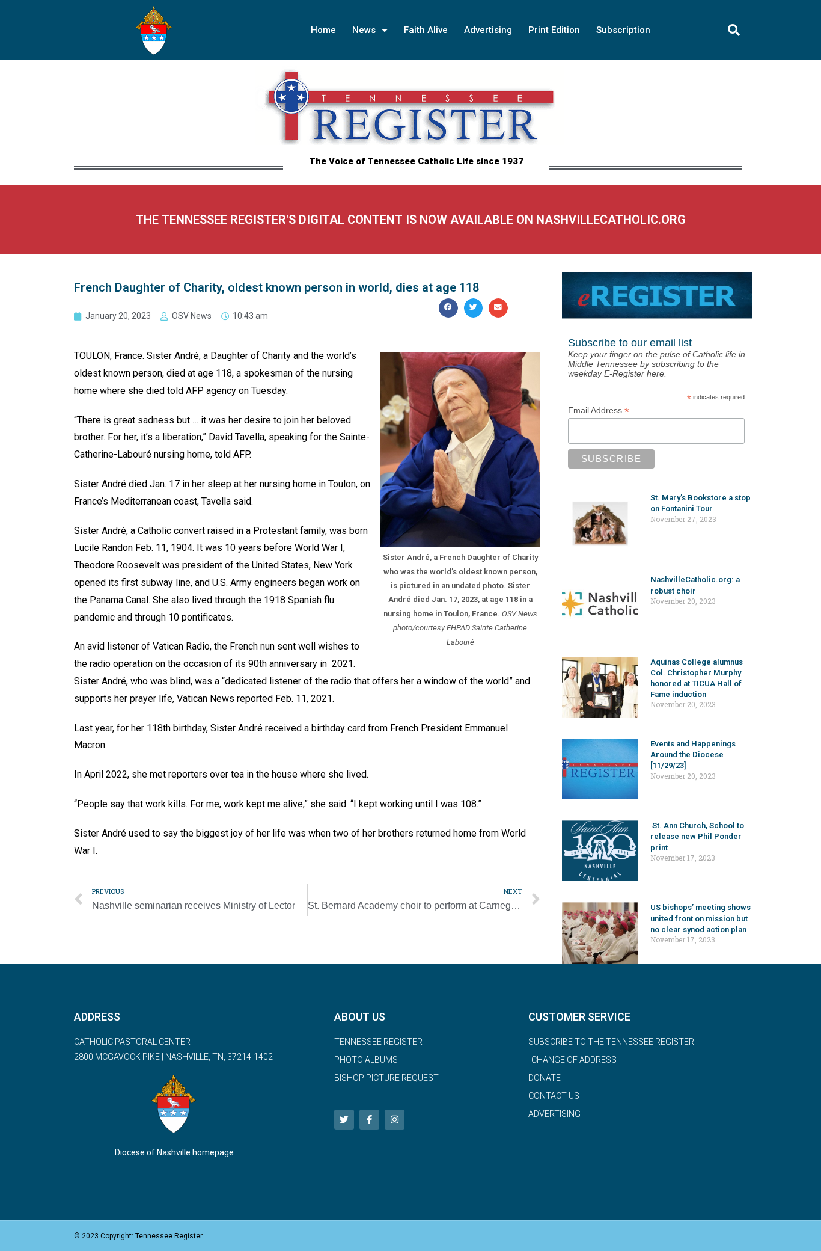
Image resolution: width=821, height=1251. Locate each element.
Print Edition (554, 30)
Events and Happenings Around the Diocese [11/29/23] (693, 754)
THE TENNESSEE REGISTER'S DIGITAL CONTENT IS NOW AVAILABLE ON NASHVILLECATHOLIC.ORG (411, 219)
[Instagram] (394, 1120)
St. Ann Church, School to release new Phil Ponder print (697, 836)
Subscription (623, 30)
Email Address (598, 410)
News (364, 30)
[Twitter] (344, 1120)
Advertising (488, 30)
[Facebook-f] (369, 1120)
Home (323, 30)
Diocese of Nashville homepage (174, 1152)
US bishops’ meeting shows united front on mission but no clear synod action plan (700, 918)
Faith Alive (426, 30)
